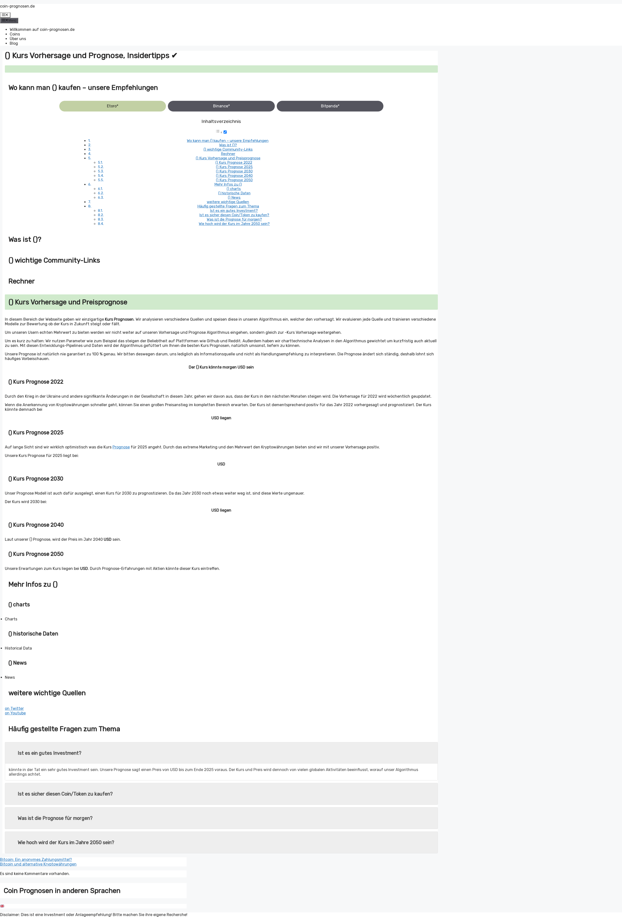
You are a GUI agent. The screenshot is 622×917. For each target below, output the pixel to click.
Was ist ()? (228, 145)
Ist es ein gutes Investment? (234, 210)
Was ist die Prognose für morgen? (234, 219)
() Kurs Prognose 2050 (234, 180)
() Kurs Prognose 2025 (234, 167)
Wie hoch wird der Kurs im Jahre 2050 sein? (234, 224)
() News (234, 197)
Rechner (228, 154)
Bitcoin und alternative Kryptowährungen (38, 864)
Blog (14, 43)
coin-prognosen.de (17, 6)
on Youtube (15, 713)
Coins (15, 34)
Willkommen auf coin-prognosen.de (42, 29)
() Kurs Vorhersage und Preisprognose (228, 158)
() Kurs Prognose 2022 (234, 162)
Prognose (121, 447)
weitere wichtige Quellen (228, 202)
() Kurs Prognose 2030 (234, 171)
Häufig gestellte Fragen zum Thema (228, 206)
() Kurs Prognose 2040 (234, 175)
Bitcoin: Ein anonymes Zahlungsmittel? (36, 859)
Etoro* (112, 106)
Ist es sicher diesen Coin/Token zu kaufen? (234, 215)
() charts (234, 189)
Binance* (221, 106)
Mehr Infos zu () (228, 184)
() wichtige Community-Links (228, 149)
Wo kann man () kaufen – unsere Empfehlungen (227, 140)
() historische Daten (234, 193)
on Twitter (14, 708)
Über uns (18, 38)
